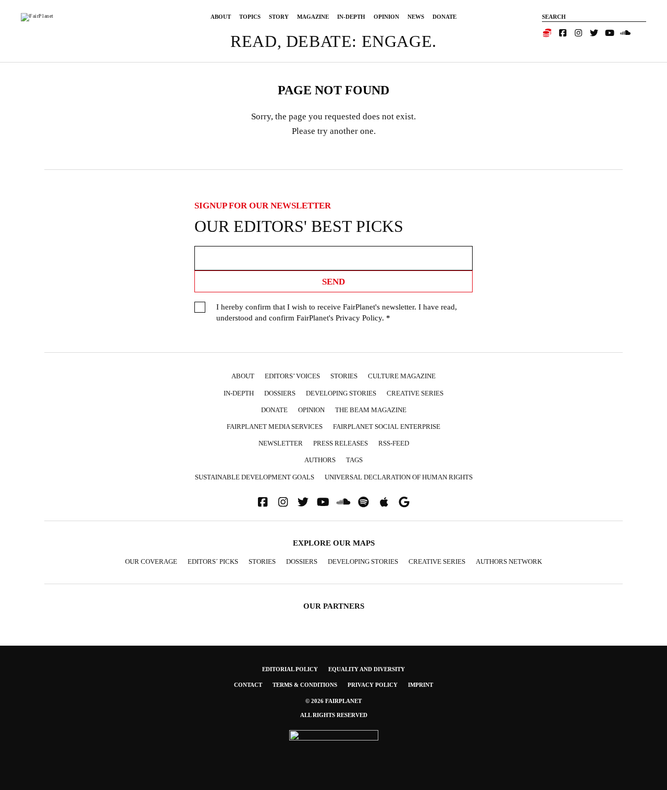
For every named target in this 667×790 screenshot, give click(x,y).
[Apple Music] (384, 502)
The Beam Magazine (370, 410)
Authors (320, 460)
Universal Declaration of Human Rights (399, 477)
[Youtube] (609, 33)
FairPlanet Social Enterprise (386, 426)
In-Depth (351, 17)
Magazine (313, 17)
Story (279, 17)
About (221, 17)
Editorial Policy (290, 669)
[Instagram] (578, 33)
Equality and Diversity (366, 669)
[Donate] (547, 33)
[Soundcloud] (625, 33)
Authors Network (509, 561)
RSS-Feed (393, 443)
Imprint (420, 685)
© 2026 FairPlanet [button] (333, 701)
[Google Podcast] (404, 502)
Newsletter (280, 443)
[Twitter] (594, 33)
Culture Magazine (402, 376)
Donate (444, 17)
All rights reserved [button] (333, 715)
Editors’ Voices (292, 376)
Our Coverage (151, 561)
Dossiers (279, 393)
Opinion (386, 17)
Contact (248, 685)
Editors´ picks (213, 561)
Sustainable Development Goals (254, 477)
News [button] (415, 17)
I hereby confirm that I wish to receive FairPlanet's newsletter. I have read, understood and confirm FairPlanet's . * (336, 312)
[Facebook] (563, 33)
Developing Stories (341, 393)
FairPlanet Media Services (275, 426)
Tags (354, 460)
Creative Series (415, 393)
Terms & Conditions (305, 685)
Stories (343, 376)
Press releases (340, 443)
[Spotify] (363, 502)
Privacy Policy (359, 318)
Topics (250, 17)
